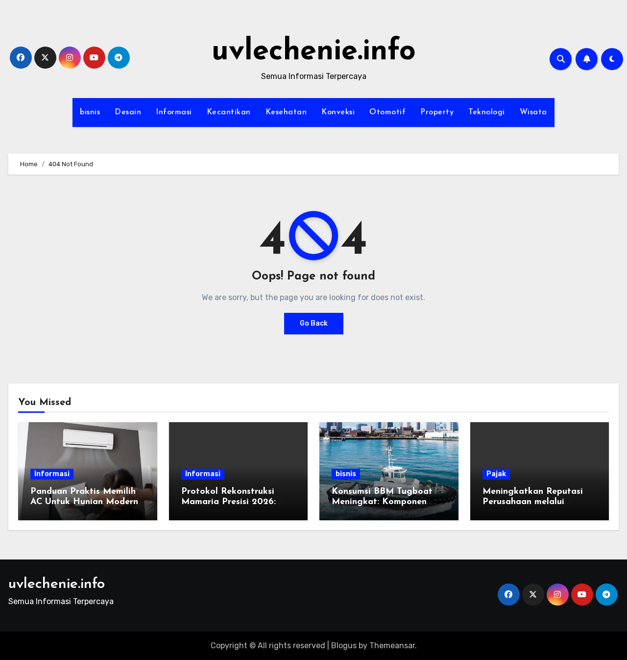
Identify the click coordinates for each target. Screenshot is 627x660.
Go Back (314, 323)
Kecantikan (229, 112)
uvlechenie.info (314, 52)
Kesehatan (286, 112)
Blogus (344, 645)
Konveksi (338, 112)
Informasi (174, 112)
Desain (128, 112)
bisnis (90, 112)
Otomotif (387, 112)
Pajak (496, 474)
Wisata (533, 112)
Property (437, 112)
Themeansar (392, 645)
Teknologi (486, 112)
